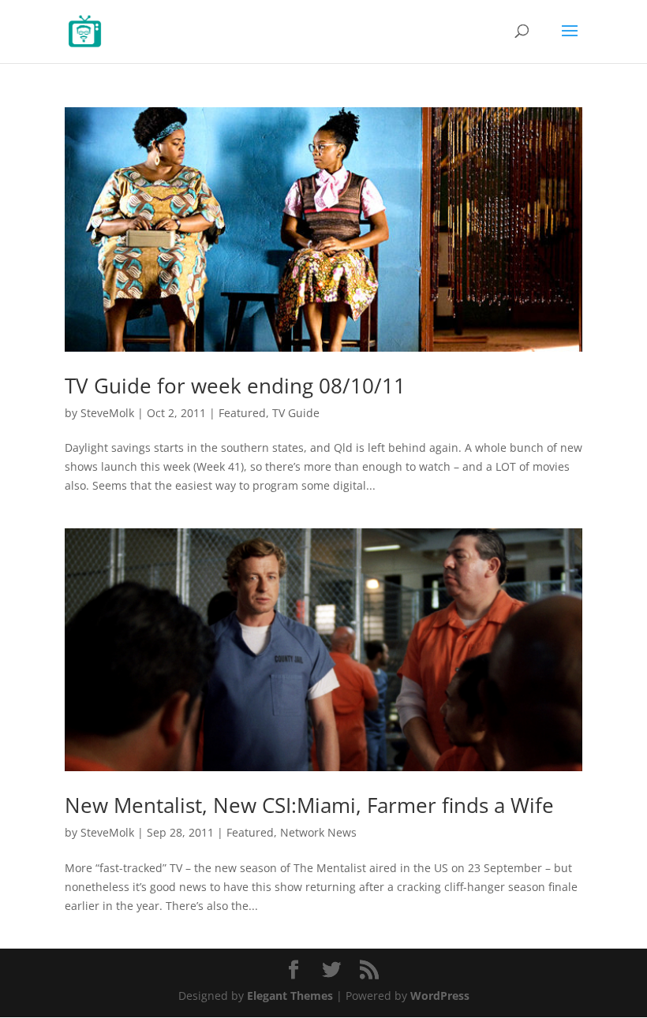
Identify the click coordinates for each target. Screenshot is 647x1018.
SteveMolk (107, 412)
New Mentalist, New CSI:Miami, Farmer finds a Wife (309, 805)
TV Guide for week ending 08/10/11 (235, 385)
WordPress (439, 995)
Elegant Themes (290, 995)
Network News (318, 832)
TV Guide (296, 412)
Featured (242, 412)
